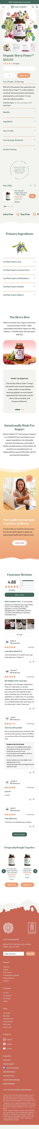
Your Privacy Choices (13, 1067)
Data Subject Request (9, 1071)
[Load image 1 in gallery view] (19, 26)
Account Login (7, 1027)
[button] (27, 581)
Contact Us (6, 967)
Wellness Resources (8, 978)
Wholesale (6, 981)
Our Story (6, 993)
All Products (6, 1013)
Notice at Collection (8, 1064)
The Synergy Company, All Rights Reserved (19, 1089)
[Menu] (3, 7)
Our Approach (7, 995)
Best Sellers (6, 1016)
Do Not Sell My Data (8, 1075)
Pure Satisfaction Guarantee (11, 975)
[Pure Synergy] (19, 7)
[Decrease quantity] (5, 75)
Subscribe (30, 954)
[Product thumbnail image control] (7, 47)
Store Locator (7, 1024)
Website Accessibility (9, 1083)
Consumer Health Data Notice (11, 1079)
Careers (5, 1001)
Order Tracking (7, 972)
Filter (20, 634)
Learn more (7, 105)
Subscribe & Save (8, 1018)
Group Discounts (8, 1021)
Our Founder (6, 998)
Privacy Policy (7, 1056)
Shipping (5, 969)
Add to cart (24, 75)
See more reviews (19, 834)
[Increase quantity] (14, 75)
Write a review (19, 595)
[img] (27, 601)
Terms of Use (7, 1060)
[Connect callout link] (19, 509)
